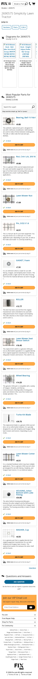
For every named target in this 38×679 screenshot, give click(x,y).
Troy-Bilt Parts (18, 642)
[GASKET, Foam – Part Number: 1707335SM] (9, 263)
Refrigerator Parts (23, 647)
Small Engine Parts (11, 657)
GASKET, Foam (23, 260)
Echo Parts (27, 632)
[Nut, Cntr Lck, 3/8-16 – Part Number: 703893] (9, 160)
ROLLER (19, 299)
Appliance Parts (11, 654)
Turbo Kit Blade (23, 415)
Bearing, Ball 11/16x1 (26, 118)
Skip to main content (19, 7)
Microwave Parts (23, 652)
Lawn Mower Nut (24, 196)
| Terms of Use (12, 674)
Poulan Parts (7, 642)
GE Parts (17, 635)
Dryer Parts (9, 649)
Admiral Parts (14, 630)
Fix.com (5, 615)
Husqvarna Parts (28, 635)
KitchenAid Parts (20, 637)
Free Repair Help (8, 618)
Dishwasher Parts (27, 645)
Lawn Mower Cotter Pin (25, 455)
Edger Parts (14, 659)
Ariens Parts (23, 630)
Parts (16, 27)
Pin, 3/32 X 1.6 (22, 223)
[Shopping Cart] (33, 3)
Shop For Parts (7, 622)
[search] (26, 3)
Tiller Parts (23, 659)
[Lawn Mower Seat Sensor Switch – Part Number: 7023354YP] (9, 342)
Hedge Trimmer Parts (25, 657)
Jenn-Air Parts (9, 637)
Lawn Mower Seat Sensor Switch (24, 339)
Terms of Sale (26, 674)
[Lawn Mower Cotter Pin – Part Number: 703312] (9, 457)
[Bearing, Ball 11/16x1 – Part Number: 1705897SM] (9, 121)
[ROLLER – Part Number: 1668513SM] (9, 302)
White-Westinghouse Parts (12, 645)
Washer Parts (12, 647)
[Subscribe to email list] (31, 607)
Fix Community (7, 626)
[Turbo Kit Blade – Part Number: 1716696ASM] (9, 418)
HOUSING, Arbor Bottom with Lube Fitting (24, 493)
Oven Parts (27, 649)
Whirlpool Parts (28, 642)
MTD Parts (18, 640)
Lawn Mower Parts (24, 654)
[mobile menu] (9, 3)
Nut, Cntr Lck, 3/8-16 (25, 157)
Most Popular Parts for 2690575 (18, 95)
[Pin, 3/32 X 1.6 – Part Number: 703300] (9, 226)
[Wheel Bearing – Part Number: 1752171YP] (9, 379)
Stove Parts (18, 649)
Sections (6, 27)
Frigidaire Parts (8, 635)
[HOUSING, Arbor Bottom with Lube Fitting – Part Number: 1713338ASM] (9, 494)
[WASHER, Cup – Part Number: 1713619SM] (9, 533)
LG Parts (29, 637)
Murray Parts (27, 640)
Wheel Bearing (23, 376)
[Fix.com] (4, 3)
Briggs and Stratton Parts (14, 632)
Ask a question (19, 582)
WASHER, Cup (22, 530)
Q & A (23, 27)
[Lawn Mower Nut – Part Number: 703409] (9, 199)
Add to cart (19, 145)
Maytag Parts (9, 640)
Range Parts (12, 652)
